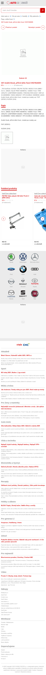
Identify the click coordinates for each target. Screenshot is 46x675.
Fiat (35, 299)
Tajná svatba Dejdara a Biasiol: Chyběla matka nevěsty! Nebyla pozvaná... (20, 398)
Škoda (11, 262)
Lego (2, 629)
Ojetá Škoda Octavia (6, 612)
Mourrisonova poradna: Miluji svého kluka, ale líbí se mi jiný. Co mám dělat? (20, 564)
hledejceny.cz (4, 592)
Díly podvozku (34, 16)
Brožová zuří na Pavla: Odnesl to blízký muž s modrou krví (16, 392)
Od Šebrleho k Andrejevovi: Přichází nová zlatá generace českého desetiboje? (21, 529)
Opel (11, 286)
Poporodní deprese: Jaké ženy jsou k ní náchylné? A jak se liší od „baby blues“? (22, 545)
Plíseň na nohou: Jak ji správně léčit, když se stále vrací (15, 547)
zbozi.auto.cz (5, 16)
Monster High (4, 624)
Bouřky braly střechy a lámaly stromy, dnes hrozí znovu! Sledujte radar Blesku (21, 358)
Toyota (35, 286)
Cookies (34, 670)
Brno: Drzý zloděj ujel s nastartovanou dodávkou (13, 579)
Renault (23, 286)
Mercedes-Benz (34, 262)
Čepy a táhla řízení (7, 19)
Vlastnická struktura (26, 672)
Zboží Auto (4, 610)
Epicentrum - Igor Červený (8, 585)
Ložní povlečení (5, 640)
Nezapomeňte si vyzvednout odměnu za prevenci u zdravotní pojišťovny (20, 549)
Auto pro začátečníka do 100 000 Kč (10, 608)
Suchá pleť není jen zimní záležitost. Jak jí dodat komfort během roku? (19, 415)
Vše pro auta (16, 16)
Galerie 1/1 (23, 78)
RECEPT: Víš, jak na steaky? (8, 531)
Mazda (11, 299)
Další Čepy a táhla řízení (9, 193)
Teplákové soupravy (6, 635)
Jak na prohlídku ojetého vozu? (9, 603)
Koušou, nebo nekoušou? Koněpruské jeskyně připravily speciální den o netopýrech (23, 514)
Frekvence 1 (4, 656)
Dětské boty (4, 637)
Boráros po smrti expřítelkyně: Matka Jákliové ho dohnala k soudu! (18, 381)
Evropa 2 (3, 658)
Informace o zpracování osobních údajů (20, 670)
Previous (3, 219)
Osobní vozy (4, 597)
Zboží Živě (4, 595)
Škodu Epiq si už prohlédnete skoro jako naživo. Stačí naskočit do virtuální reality (22, 436)
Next (42, 219)
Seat (23, 299)
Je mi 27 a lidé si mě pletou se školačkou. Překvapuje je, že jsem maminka (20, 417)
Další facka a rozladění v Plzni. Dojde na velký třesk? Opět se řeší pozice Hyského (22, 375)
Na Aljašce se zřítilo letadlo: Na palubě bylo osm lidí (14, 360)
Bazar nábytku (5, 642)
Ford (11, 274)
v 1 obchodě (6, 244)
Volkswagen (23, 262)
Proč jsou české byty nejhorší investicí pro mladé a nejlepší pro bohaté (19, 473)
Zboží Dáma (4, 599)
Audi (34, 274)
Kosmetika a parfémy (6, 633)
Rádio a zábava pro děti (7, 654)
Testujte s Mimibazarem (7, 622)
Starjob (3, 650)
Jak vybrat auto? (5, 614)
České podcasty (5, 652)
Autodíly (24, 16)
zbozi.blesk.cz (5, 601)
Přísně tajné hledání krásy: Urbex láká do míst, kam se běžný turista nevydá (21, 512)
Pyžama (3, 631)
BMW (23, 274)
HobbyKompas (5, 606)
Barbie (2, 626)
